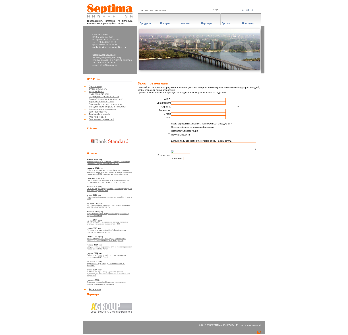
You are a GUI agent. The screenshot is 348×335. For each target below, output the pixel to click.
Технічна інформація (99, 114)
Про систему (95, 86)
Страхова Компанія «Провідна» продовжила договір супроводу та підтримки (106, 283)
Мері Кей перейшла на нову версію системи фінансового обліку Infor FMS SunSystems (106, 239)
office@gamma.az (108, 65)
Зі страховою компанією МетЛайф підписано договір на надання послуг (106, 231)
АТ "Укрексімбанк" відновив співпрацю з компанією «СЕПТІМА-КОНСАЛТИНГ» (108, 206)
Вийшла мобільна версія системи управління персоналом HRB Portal (106, 256)
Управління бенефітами (101, 101)
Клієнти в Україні (97, 117)
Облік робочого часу (99, 94)
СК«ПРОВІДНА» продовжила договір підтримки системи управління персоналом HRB (107, 223)
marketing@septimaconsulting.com (109, 47)
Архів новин (95, 289)
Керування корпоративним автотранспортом (102, 110)
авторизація (160, 10)
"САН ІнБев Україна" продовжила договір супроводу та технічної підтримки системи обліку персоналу (108, 274)
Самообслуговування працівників (106, 99)
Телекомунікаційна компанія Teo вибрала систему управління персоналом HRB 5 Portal (108, 163)
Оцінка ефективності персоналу (105, 104)
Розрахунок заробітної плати (104, 96)
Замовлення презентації (101, 119)
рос (151, 10)
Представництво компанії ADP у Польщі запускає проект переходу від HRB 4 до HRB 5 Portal (108, 181)
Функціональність (98, 89)
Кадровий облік (96, 91)
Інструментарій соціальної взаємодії (107, 106)
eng (146, 10)
